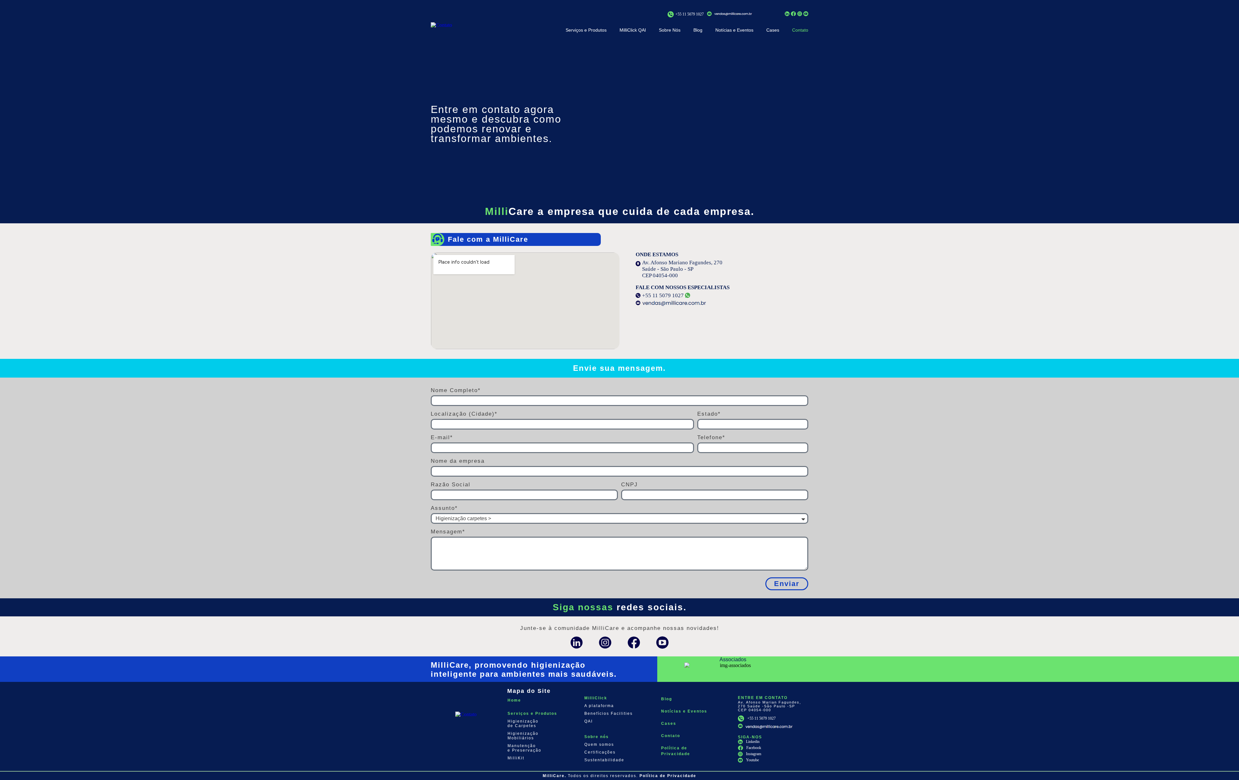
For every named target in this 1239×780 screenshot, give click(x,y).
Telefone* (711, 437)
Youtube (752, 760)
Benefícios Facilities (608, 713)
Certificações (600, 752)
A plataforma (599, 706)
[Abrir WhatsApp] (1223, 764)
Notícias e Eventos (734, 30)
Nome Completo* (456, 390)
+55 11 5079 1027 (689, 14)
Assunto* (444, 508)
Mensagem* (448, 532)
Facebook (753, 747)
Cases (772, 30)
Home (514, 700)
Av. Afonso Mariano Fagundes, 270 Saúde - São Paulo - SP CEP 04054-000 (682, 269)
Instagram (753, 754)
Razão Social (450, 484)
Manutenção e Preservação (524, 748)
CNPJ (629, 484)
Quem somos (599, 744)
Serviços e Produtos (586, 30)
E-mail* (442, 437)
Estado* (709, 414)
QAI (588, 721)
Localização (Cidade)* (464, 414)
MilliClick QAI (633, 30)
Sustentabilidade (604, 760)
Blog (697, 30)
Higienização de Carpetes (523, 723)
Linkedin (753, 741)
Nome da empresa (458, 461)
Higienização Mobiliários (523, 735)
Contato (800, 30)
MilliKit (516, 758)
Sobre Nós (669, 30)
